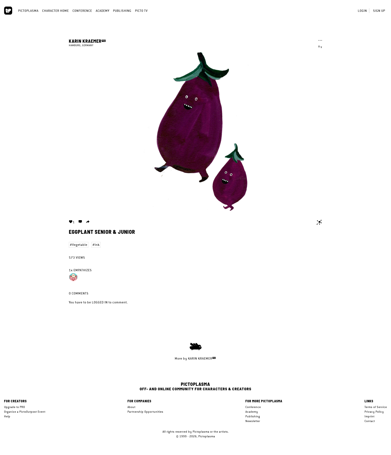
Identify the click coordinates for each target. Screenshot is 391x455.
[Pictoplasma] (8, 11)
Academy (102, 11)
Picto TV (141, 11)
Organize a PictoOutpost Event (24, 411)
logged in (100, 302)
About (131, 407)
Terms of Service (376, 407)
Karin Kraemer (85, 40)
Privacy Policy (374, 411)
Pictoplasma (28, 11)
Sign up (379, 11)
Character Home (55, 11)
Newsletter (252, 421)
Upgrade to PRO (14, 407)
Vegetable (79, 245)
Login (362, 11)
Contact (370, 421)
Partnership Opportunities (145, 411)
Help (7, 416)
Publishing (122, 11)
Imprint (370, 416)
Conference (82, 11)
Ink (97, 245)
